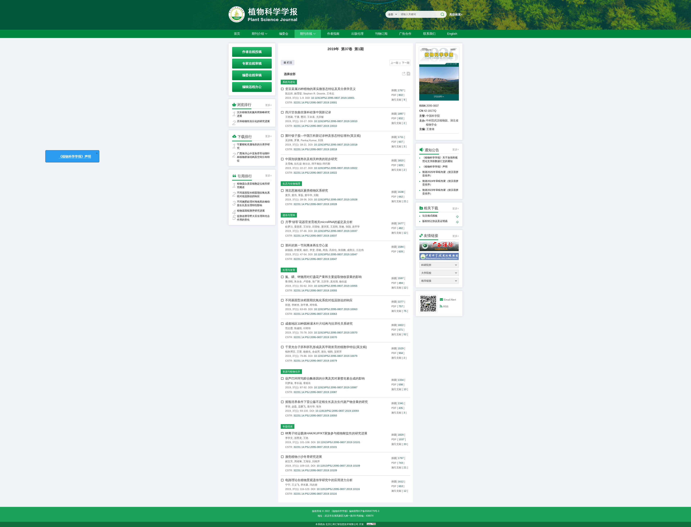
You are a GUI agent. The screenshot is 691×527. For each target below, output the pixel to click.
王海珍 (307, 461)
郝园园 (289, 250)
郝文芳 (289, 461)
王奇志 (330, 93)
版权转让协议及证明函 (435, 221)
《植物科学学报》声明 (435, 166)
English (452, 33)
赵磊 (294, 406)
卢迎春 (307, 281)
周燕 (325, 250)
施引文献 (396, 99)
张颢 (348, 226)
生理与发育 (289, 270)
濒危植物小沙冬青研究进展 (303, 456)
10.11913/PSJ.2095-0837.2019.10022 (335, 168)
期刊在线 (306, 33)
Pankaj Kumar (309, 140)
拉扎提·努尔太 (302, 163)
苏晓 (318, 250)
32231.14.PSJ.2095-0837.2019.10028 (315, 204)
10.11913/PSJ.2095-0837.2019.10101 (338, 442)
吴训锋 (289, 140)
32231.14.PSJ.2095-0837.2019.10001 (315, 102)
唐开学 (356, 226)
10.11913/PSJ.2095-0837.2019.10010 (335, 121)
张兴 (318, 406)
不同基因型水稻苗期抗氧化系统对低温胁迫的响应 (319, 300)
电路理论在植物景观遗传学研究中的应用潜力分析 (319, 480)
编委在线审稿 (252, 75)
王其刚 (334, 226)
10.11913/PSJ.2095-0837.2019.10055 (335, 285)
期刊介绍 (258, 33)
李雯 (312, 250)
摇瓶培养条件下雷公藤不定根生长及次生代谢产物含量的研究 (326, 402)
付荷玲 (307, 328)
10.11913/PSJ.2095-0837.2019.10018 (335, 144)
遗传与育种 (289, 215)
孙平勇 (304, 304)
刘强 (320, 140)
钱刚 (330, 351)
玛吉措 (313, 484)
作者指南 (333, 33)
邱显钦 (316, 226)
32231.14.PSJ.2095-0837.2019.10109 (315, 470)
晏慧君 (298, 226)
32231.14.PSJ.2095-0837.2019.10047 (315, 259)
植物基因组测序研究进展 (251, 210)
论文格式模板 (429, 215)
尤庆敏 (320, 116)
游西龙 (298, 438)
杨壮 (305, 250)
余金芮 (316, 351)
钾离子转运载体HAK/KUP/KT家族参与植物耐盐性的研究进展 (326, 433)
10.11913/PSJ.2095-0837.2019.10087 (335, 387)
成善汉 (351, 250)
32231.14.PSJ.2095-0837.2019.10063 (315, 313)
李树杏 (295, 304)
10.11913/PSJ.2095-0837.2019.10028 (335, 199)
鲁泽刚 (289, 281)
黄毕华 (308, 195)
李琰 (287, 406)
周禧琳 (298, 461)
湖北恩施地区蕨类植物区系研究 (306, 190)
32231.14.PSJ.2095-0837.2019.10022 (315, 172)
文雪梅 (289, 163)
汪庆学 (325, 281)
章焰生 (307, 383)
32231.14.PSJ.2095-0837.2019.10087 (315, 392)
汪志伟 (360, 250)
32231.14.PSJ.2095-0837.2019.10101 (315, 447)
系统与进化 (289, 82)
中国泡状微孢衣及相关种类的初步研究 (311, 159)
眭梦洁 (289, 226)
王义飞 (295, 484)
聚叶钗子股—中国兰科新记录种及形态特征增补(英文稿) (323, 135)
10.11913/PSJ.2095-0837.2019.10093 (337, 410)
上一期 (394, 62)
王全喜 (311, 116)
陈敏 (341, 226)
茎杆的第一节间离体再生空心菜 (306, 245)
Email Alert (450, 299)
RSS (445, 306)
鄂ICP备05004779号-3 (367, 511)
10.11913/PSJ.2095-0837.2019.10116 (338, 489)
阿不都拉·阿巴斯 (321, 163)
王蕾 (299, 351)
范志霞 (289, 328)
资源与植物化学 (291, 371)
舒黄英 (298, 250)
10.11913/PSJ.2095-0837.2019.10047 (335, 254)
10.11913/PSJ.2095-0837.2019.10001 (332, 97)
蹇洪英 (325, 226)
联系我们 (429, 33)
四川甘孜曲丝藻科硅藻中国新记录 (308, 112)
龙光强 (334, 281)
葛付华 (311, 406)
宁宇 (287, 484)
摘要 (393, 90)
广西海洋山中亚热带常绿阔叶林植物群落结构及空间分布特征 (253, 157)
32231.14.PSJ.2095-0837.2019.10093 (315, 415)
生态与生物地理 (291, 183)
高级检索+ (455, 14)
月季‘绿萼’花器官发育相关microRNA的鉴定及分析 (319, 222)
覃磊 (300, 195)
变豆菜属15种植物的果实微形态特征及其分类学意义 (320, 89)
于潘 (296, 116)
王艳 (305, 438)
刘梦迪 (289, 383)
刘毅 (316, 195)
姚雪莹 (298, 93)
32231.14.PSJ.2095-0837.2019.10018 (315, 149)
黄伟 (294, 195)
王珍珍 (307, 226)
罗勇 (296, 140)
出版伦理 (357, 33)
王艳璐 (289, 116)
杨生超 (343, 281)
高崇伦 (333, 250)
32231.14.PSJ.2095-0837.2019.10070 (315, 337)
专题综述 (288, 426)
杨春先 (307, 351)
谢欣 (323, 351)
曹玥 (303, 116)
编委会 (283, 33)
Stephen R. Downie (314, 93)
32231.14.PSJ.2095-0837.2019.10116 (315, 493)
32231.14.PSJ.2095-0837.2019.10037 (315, 235)
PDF (393, 95)
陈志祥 (289, 93)
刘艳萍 (316, 461)
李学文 (289, 438)
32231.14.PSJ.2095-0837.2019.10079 (315, 360)
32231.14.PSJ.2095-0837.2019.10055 (315, 290)
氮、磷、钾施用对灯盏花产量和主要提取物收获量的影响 (323, 277)
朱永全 (298, 281)
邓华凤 (313, 304)
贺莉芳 (338, 351)
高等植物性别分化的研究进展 (253, 121)
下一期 (405, 62)
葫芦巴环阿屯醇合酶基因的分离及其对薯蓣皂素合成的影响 (325, 378)
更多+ (268, 105)
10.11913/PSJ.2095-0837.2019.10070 (335, 332)
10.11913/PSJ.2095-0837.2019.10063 (335, 309)
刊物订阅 (381, 33)
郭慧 (287, 304)
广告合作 (405, 33)
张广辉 (316, 281)
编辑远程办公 (252, 87)
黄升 (287, 195)
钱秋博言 (290, 351)
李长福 (298, 383)
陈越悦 (298, 328)
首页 (237, 33)
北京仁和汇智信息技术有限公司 (342, 524)
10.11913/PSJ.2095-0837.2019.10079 (335, 356)
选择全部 (289, 73)
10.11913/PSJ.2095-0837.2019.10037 (335, 231)
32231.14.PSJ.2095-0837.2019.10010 (315, 125)
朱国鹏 (342, 250)
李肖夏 (304, 484)
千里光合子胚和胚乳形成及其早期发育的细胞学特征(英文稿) (326, 347)
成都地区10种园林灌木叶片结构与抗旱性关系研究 (319, 323)
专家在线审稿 (252, 63)
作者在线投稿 (252, 52)
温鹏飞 (302, 406)
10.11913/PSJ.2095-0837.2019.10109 (338, 465)
